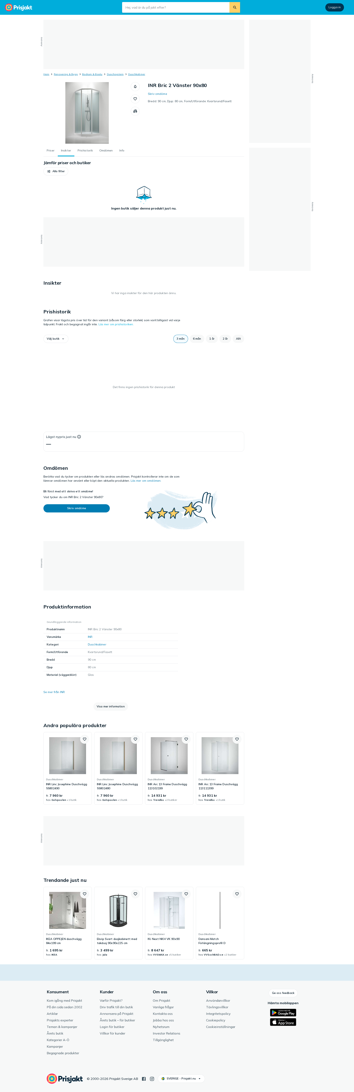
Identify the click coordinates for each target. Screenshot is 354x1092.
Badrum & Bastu (92, 74)
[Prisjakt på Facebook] (143, 1078)
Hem (46, 74)
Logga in (335, 7)
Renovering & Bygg (66, 74)
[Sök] (234, 7)
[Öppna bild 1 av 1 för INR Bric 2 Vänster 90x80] (87, 113)
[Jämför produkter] (135, 111)
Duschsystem (115, 74)
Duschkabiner (136, 74)
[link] (67, 768)
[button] (135, 86)
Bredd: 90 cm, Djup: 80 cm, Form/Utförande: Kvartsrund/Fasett (189, 101)
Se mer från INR (54, 692)
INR (90, 637)
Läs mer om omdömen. (146, 480)
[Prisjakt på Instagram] (152, 1078)
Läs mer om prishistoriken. (116, 324)
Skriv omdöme (157, 94)
